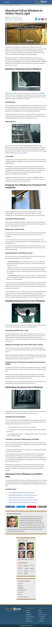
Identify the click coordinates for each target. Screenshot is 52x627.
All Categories (29, 621)
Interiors (20, 583)
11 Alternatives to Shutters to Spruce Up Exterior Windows (22, 500)
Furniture (20, 585)
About (40, 610)
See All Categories (23, 597)
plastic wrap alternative (13, 288)
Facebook (42, 616)
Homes (20, 594)
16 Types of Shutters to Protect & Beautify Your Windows (22, 502)
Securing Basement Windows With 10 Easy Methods (21, 492)
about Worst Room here (19, 531)
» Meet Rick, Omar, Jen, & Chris (25, 559)
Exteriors (20, 592)
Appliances (11, 5)
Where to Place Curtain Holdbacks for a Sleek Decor (21, 497)
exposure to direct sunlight (20, 152)
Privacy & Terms (42, 614)
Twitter (42, 621)
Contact (40, 612)
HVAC (15, 5)
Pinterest (42, 619)
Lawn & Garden (22, 590)
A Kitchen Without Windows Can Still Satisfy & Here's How (22, 495)
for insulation (43, 286)
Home (7, 5)
